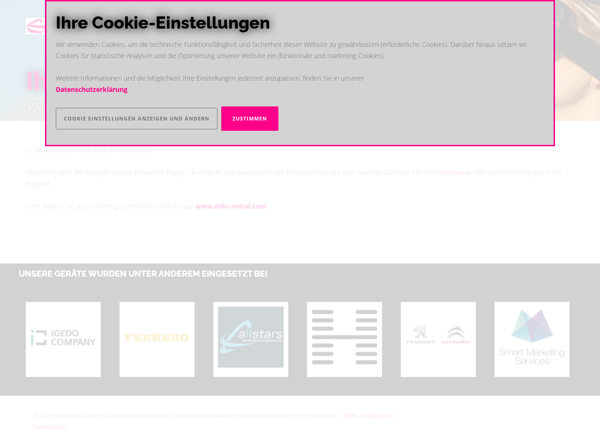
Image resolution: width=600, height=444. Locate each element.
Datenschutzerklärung (92, 89)
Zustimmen (249, 118)
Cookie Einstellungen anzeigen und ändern (137, 118)
